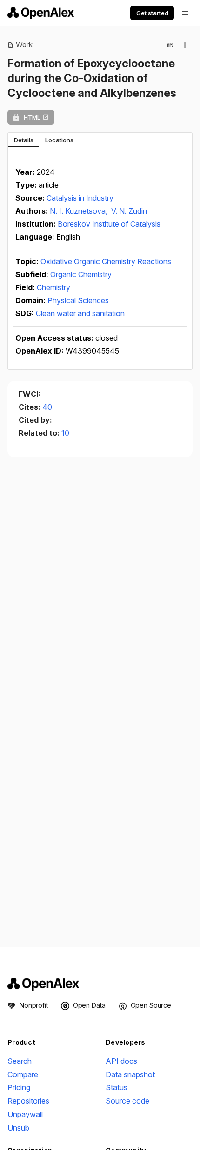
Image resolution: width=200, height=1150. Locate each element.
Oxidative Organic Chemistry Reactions (105, 261)
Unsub (18, 1127)
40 (47, 407)
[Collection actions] (185, 45)
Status (116, 1087)
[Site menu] (185, 13)
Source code (127, 1101)
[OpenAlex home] (40, 13)
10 (65, 433)
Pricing (18, 1087)
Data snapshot (130, 1074)
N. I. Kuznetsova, (79, 211)
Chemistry (53, 287)
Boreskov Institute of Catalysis (109, 224)
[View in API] (170, 45)
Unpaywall (25, 1114)
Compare (22, 1074)
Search (19, 1061)
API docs (121, 1061)
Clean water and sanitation (80, 313)
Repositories (28, 1101)
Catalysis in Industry (80, 198)
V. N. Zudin (129, 211)
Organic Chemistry (81, 274)
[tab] (23, 140)
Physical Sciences (78, 300)
